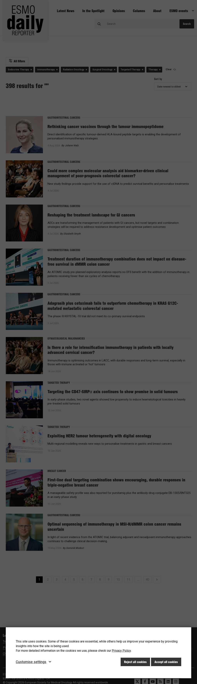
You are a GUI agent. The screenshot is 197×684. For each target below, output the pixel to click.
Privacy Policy (121, 650)
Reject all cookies (135, 662)
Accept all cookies (166, 662)
